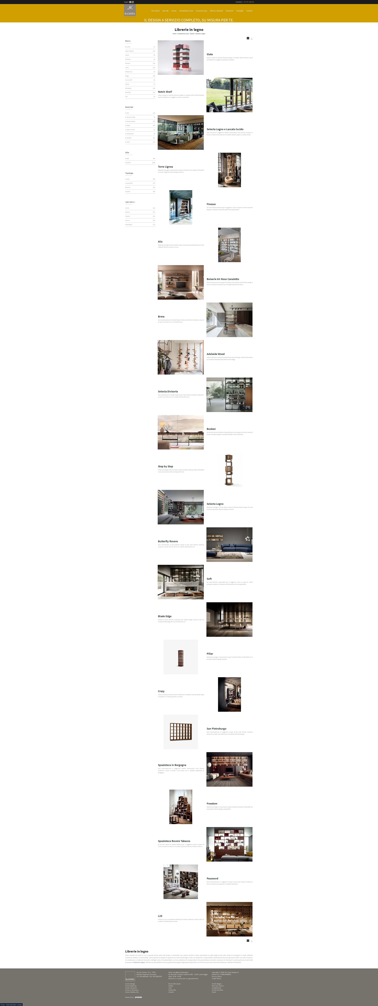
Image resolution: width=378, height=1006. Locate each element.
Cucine (173, 11)
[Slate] (181, 57)
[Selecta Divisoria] (229, 394)
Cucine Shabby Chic (132, 992)
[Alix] (229, 245)
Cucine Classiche (131, 988)
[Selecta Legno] (181, 507)
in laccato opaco (140, 121)
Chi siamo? (155, 11)
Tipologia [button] (129, 173)
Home (174, 34)
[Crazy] (229, 694)
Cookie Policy (216, 979)
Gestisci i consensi (17, 1005)
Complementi (216, 988)
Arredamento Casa (186, 11)
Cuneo (140, 208)
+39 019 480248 (248, 2)
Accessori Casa (201, 11)
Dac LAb (166, 11)
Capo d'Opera (140, 51)
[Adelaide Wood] (181, 357)
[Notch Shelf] (229, 95)
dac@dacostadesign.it (181, 972)
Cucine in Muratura (132, 990)
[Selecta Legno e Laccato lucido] (181, 132)
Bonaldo (140, 47)
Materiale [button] (129, 107)
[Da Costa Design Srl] (130, 11)
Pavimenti (229, 11)
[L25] (229, 919)
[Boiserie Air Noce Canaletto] (181, 282)
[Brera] (229, 320)
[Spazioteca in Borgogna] (229, 769)
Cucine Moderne (131, 986)
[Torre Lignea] (229, 170)
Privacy (3, 1005)
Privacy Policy (217, 977)
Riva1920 (140, 92)
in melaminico (140, 134)
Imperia (140, 216)
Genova (140, 212)
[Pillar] (181, 657)
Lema (140, 67)
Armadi (171, 992)
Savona (140, 220)
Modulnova (140, 72)
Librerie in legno (200, 34)
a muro (140, 179)
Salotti (171, 986)
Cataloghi (239, 11)
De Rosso (140, 59)
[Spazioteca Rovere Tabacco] (229, 844)
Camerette (172, 990)
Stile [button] (127, 152)
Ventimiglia (140, 224)
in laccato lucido (140, 117)
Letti (170, 988)
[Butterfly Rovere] (229, 544)
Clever (140, 55)
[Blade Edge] (229, 619)
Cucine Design (130, 984)
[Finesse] (181, 207)
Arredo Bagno (217, 984)
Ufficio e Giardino (216, 11)
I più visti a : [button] (130, 202)
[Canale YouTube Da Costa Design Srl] (133, 2)
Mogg (140, 76)
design (140, 158)
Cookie (8, 1005)
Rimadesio (140, 88)
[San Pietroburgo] (181, 732)
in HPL (140, 113)
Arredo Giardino (217, 990)
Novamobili (140, 80)
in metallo (140, 138)
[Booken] (181, 432)
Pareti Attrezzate (175, 984)
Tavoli (214, 992)
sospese (140, 191)
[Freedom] (181, 807)
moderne (140, 162)
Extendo (140, 63)
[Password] (181, 882)
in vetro (140, 142)
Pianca (140, 84)
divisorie (140, 187)
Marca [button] (127, 41)
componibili (140, 183)
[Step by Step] (229, 469)
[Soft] (181, 582)
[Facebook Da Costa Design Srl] (130, 2)
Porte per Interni (218, 986)
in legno (140, 125)
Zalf (140, 96)
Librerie (192, 34)
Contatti (249, 11)
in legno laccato (140, 129)
